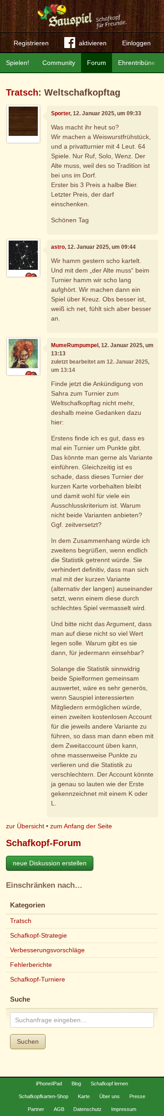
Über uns (109, 1096)
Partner (36, 1109)
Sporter (60, 113)
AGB (59, 1109)
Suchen (28, 1041)
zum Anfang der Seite (81, 826)
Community (58, 62)
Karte (84, 1096)
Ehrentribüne (136, 62)
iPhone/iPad (49, 1083)
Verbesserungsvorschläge (47, 950)
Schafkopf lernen (109, 1083)
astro (58, 247)
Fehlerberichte (31, 964)
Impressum (123, 1109)
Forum (96, 62)
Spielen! (17, 62)
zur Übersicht (25, 826)
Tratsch (22, 92)
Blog (76, 1083)
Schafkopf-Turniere (37, 979)
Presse (137, 1096)
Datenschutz (87, 1109)
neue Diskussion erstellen (50, 863)
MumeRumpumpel (74, 345)
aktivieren (93, 43)
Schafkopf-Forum (43, 843)
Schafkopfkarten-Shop (43, 1096)
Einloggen (136, 43)
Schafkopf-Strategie (38, 935)
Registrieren (31, 43)
